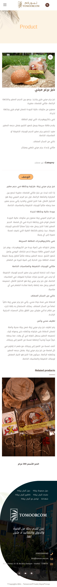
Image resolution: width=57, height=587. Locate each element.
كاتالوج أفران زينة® (22, 495)
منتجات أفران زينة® (40, 495)
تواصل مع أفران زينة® (30, 499)
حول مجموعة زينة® (40, 491)
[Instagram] (19, 573)
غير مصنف (39, 163)
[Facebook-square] (31, 573)
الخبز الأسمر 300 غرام (28, 464)
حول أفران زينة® (23, 491)
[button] (50, 57)
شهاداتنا (44, 499)
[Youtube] (25, 573)
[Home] (28, 515)
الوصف (25, 176)
